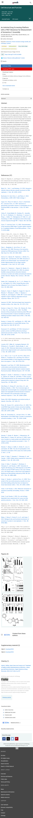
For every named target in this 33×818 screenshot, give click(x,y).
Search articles (5, 763)
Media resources (5, 797)
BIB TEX (6, 78)
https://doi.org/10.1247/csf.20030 (13, 54)
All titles (3, 755)
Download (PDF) (10, 649)
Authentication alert (10, 717)
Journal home (6, 19)
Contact (3, 813)
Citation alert (8, 715)
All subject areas (5, 758)
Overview (3, 774)
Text (5, 82)
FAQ (2, 810)
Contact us (6, 89)
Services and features (6, 776)
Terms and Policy (5, 782)
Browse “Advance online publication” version (14, 58)
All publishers (4, 761)
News (2, 789)
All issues (15, 19)
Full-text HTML (7, 66)
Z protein (8, 43)
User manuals (4, 804)
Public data (4, 779)
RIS (5, 74)
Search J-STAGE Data (7, 766)
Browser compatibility (7, 807)
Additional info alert (10, 712)
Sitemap (3, 815)
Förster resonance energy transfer (20, 41)
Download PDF (8, 69)
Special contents (5, 794)
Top (16, 748)
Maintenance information (7, 792)
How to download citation (9, 85)
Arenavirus (8, 41)
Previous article (7, 697)
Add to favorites (9, 710)
